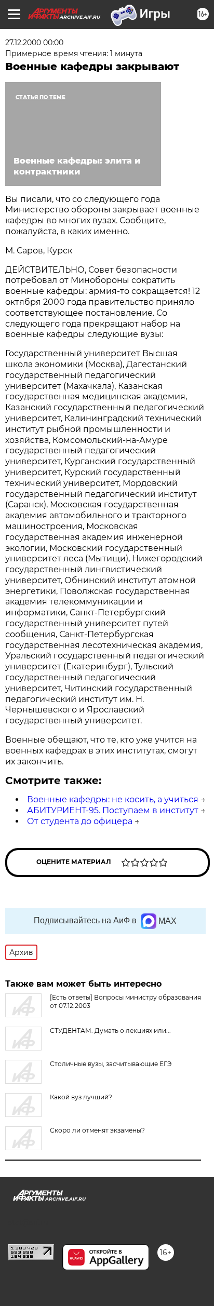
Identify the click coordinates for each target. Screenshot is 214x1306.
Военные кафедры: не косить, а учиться (112, 799)
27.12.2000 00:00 (34, 42)
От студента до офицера (79, 821)
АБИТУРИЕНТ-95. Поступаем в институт (112, 810)
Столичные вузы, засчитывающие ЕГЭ (110, 1064)
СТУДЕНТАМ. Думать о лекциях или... (110, 1030)
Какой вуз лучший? (81, 1097)
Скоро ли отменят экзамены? (97, 1130)
